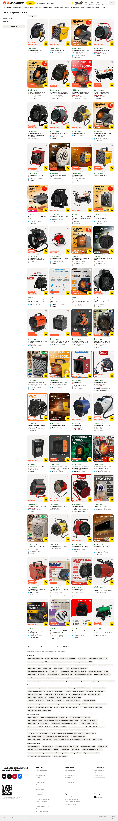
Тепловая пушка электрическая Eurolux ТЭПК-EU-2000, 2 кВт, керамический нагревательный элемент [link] (58, 383)
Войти (112, 3)
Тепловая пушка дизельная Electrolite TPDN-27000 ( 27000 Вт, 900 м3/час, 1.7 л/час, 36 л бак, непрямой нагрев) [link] (103, 631)
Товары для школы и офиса (43, 799)
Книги (37, 796)
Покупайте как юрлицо (71, 775)
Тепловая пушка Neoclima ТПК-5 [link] (58, 133)
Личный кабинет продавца (72, 797)
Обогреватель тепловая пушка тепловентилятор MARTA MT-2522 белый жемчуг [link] (37, 547)
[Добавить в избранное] (46, 21)
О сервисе (68, 777)
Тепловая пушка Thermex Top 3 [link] (80, 382)
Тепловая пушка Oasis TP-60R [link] (80, 546)
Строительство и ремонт (42, 806)
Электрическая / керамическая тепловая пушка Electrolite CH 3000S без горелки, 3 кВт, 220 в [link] (80, 467)
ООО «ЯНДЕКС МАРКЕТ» (109, 816)
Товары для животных (42, 804)
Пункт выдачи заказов (99, 777)
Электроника (39, 780)
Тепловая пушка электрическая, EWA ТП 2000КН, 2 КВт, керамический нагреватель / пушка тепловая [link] (103, 467)
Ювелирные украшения (42, 811)
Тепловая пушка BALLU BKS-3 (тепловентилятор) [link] (80, 176)
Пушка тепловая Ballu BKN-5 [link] (101, 175)
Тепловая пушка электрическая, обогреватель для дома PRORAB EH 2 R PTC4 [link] (81, 300)
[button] (32, 16)
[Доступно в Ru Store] (20, 778)
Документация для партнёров (73, 801)
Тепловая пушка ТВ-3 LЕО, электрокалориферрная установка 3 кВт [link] (81, 426)
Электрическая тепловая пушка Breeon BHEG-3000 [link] (102, 300)
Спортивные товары (41, 801)
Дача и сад (39, 794)
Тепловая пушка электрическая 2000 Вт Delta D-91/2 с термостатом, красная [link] (36, 590)
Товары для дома (40, 784)
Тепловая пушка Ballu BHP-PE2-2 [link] (80, 133)
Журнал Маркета (69, 782)
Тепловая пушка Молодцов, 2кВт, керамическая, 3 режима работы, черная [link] (81, 590)
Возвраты (68, 780)
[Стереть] (70, 3)
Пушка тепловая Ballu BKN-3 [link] (57, 50)
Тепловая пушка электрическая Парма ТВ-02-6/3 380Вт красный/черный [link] (103, 589)
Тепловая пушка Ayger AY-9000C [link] (59, 506)
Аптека (38, 787)
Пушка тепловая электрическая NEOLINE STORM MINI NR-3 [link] (36, 93)
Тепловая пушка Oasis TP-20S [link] (36, 175)
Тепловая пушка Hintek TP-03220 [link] (59, 258)
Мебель (38, 772)
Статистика (7, 817)
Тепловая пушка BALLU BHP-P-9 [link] (58, 546)
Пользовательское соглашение (20, 817)
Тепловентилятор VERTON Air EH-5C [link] (37, 506)
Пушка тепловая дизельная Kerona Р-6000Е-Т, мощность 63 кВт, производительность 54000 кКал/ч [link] (103, 93)
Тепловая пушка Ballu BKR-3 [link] (35, 50)
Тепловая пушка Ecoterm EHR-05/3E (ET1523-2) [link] (37, 341)
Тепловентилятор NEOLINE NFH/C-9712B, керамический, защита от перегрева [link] (103, 259)
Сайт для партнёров (70, 804)
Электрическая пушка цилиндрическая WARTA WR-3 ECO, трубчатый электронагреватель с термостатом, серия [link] (81, 507)
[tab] (7, 7)
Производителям (98, 775)
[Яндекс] (114, 818)
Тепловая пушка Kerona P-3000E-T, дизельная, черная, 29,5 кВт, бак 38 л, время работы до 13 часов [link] (81, 217)
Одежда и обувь (40, 782)
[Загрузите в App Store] (4, 778)
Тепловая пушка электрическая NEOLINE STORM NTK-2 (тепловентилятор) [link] (80, 51)
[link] (35, 658)
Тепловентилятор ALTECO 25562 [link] (59, 216)
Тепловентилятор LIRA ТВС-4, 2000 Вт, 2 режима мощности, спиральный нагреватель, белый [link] (59, 631)
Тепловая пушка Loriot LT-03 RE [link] (102, 425)
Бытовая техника (40, 775)
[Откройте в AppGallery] (14, 778)
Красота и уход (40, 789)
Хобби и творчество (41, 792)
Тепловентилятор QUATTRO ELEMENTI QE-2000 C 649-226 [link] (36, 134)
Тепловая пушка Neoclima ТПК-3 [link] (102, 50)
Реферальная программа (100, 772)
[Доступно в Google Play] (9, 778)
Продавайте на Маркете (71, 799)
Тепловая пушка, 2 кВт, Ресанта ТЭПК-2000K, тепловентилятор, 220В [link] (80, 93)
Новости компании (99, 770)
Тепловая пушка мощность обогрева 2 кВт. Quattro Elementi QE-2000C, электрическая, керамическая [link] (37, 300)
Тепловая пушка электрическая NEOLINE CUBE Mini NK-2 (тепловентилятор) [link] (80, 259)
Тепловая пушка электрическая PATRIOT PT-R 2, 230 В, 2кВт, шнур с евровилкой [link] (81, 341)
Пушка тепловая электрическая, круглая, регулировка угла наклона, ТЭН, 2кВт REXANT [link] (37, 426)
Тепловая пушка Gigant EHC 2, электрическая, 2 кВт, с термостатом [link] (102, 383)
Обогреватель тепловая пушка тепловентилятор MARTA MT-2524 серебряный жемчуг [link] (37, 383)
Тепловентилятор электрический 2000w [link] (59, 176)
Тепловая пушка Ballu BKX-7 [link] (57, 425)
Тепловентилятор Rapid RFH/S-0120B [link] (80, 631)
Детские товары (40, 808)
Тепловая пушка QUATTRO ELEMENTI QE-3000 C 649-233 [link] (36, 259)
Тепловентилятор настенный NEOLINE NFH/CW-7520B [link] (101, 547)
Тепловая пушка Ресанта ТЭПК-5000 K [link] (56, 300)
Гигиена (38, 777)
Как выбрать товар (70, 770)
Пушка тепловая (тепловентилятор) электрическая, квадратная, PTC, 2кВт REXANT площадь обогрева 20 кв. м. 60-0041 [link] (59, 341)
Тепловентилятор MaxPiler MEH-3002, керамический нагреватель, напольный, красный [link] (59, 93)
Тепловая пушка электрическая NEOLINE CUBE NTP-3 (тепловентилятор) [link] (102, 217)
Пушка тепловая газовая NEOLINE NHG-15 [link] (37, 217)
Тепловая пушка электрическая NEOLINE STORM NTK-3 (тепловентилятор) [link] (102, 134)
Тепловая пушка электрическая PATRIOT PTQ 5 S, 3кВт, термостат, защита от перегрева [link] (59, 467)
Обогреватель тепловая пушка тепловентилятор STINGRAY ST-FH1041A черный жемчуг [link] (102, 341)
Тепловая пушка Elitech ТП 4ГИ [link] (36, 466)
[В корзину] (45, 43)
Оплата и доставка (70, 772)
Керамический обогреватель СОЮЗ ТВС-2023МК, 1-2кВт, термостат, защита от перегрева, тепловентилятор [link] (59, 590)
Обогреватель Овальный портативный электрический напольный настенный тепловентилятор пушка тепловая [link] (103, 507)
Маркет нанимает (98, 780)
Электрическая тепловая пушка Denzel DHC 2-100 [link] (36, 631)
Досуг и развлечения (41, 770)
